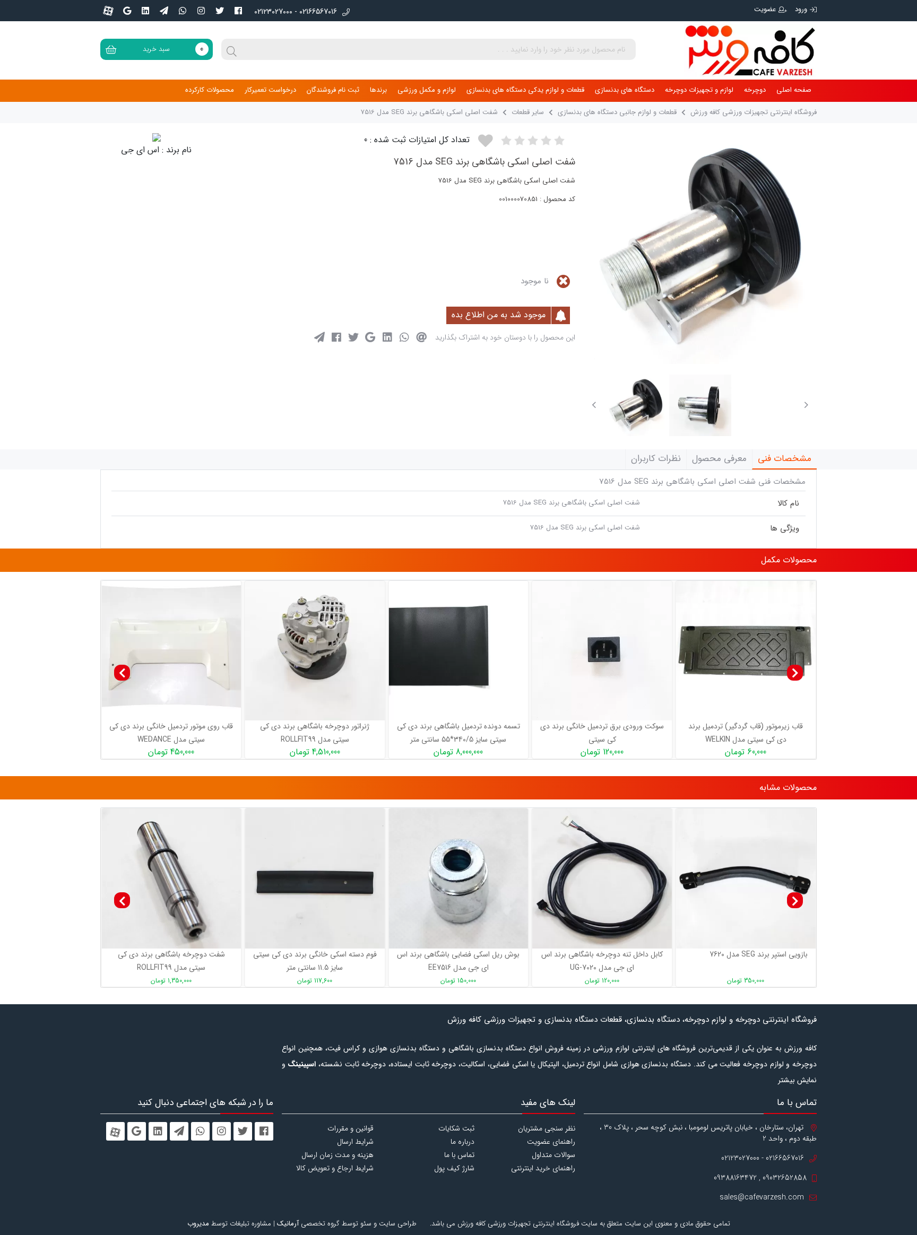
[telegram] (164, 11)
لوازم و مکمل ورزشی (426, 89)
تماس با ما (459, 1155)
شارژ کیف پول (454, 1168)
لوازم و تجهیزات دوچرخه (699, 89)
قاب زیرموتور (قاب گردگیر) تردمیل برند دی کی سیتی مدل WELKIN (608, 732)
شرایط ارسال (355, 1141)
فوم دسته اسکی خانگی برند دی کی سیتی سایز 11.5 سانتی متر (315, 961)
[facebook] (238, 11)
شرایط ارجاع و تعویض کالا (335, 1168)
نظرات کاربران (656, 458)
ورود (801, 9)
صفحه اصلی (793, 89)
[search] (232, 49)
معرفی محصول (719, 458)
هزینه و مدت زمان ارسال (337, 1155)
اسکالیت (473, 1064)
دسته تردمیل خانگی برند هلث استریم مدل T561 (752, 732)
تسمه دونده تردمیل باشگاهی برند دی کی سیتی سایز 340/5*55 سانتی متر (321, 732)
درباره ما (462, 1141)
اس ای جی (140, 149)
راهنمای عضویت (551, 1141)
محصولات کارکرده (209, 89)
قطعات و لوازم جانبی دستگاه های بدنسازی (617, 112)
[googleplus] (127, 11)
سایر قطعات (526, 112)
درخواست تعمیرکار (270, 89)
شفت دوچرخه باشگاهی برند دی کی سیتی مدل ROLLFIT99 (171, 961)
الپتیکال (548, 1064)
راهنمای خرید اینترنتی (543, 1168)
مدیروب (198, 1223)
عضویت (765, 9)
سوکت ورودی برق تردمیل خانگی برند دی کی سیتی (465, 732)
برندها (378, 89)
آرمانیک (288, 1223)
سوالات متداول (553, 1155)
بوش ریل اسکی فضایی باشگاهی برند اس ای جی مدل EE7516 (458, 961)
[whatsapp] (183, 11)
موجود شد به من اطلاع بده (500, 314)
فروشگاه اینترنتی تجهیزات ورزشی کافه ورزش (753, 112)
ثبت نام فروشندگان (333, 89)
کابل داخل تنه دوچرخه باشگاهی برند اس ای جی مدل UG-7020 (602, 961)
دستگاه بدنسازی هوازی (656, 1064)
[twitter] (220, 11)
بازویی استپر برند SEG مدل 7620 (759, 954)
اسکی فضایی (509, 1064)
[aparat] (108, 11)
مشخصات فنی (784, 458)
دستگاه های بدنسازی (624, 89)
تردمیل (574, 1064)
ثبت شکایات (456, 1128)
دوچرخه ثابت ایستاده (423, 1064)
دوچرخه (755, 89)
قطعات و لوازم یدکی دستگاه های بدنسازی (525, 89)
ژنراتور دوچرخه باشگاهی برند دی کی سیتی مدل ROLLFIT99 (177, 732)
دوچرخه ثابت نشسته (353, 1064)
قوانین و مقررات (350, 1128)
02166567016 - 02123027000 (295, 12)
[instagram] (201, 11)
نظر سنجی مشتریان (546, 1128)
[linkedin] (145, 11)
